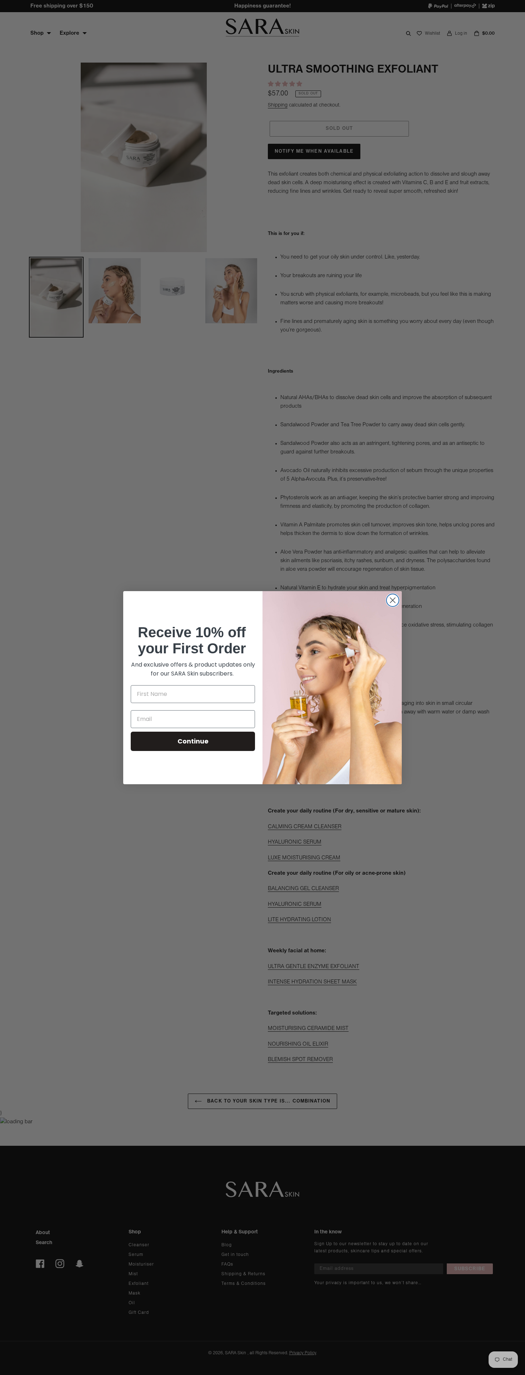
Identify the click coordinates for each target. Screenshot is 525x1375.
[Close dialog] (392, 600)
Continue (193, 741)
